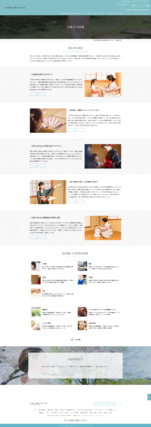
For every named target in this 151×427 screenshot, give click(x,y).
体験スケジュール (137, 6)
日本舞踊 (77, 340)
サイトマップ (99, 415)
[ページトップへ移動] (120, 403)
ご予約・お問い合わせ (123, 5)
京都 (72, 340)
